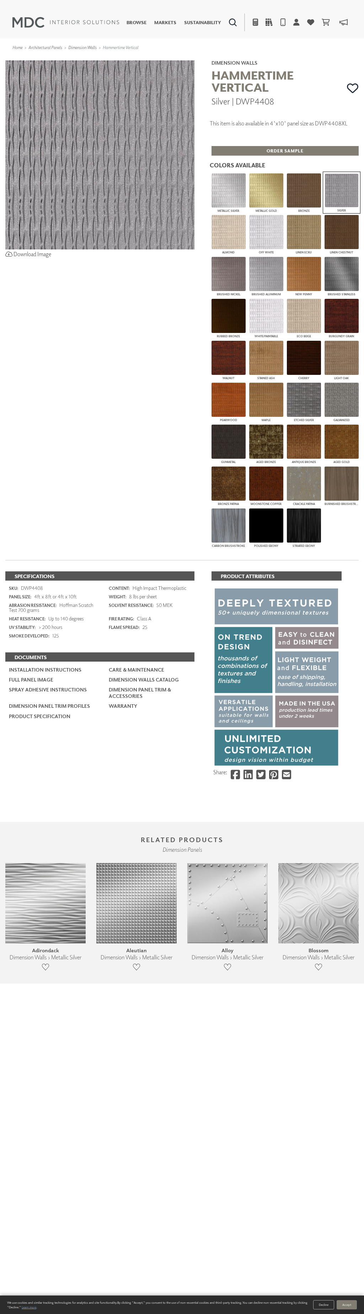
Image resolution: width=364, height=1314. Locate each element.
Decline (323, 1305)
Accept (346, 1305)
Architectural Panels (45, 47)
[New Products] (77, 59)
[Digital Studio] (154, 59)
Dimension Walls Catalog (144, 680)
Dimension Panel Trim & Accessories (140, 692)
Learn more (29, 1307)
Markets (165, 22)
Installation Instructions (45, 670)
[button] (353, 88)
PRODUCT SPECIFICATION (39, 716)
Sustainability (202, 22)
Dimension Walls (82, 47)
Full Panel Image (31, 680)
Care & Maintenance (136, 670)
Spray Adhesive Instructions (48, 689)
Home (17, 47)
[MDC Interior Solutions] (65, 22)
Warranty (123, 706)
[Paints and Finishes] (259, 59)
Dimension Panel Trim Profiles (49, 706)
